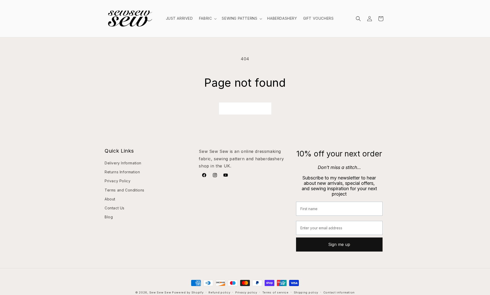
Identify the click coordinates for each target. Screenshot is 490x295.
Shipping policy (306, 292)
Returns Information (122, 172)
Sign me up (339, 244)
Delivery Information (123, 163)
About (110, 199)
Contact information (339, 292)
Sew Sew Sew (160, 292)
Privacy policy (246, 292)
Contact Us (115, 208)
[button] (207, 18)
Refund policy (219, 292)
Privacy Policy (117, 181)
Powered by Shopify (188, 292)
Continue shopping (245, 108)
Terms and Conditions (124, 190)
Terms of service (275, 292)
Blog (109, 217)
